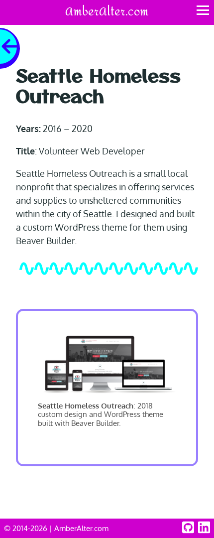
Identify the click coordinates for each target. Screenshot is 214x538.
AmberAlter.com (107, 12)
